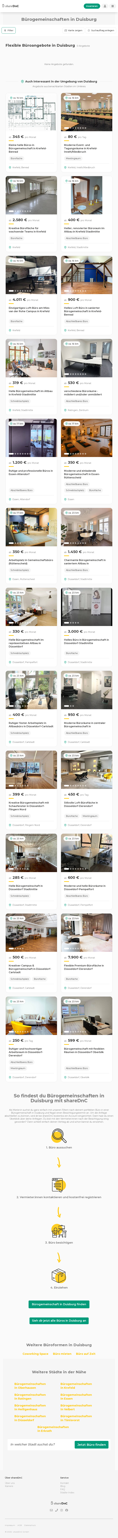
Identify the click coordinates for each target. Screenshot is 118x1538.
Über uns (10, 1483)
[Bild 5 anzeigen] (23, 128)
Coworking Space (35, 1354)
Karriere (9, 1486)
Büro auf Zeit (85, 1354)
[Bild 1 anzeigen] (11, 128)
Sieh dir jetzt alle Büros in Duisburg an (59, 1320)
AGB (20, 1525)
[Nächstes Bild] (53, 112)
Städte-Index (67, 1492)
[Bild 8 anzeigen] (30, 128)
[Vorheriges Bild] (9, 112)
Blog (62, 1486)
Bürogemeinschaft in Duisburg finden (59, 1304)
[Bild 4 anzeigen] (20, 128)
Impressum (10, 1525)
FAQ (62, 1489)
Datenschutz (30, 1525)
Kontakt (64, 1483)
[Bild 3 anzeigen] (18, 128)
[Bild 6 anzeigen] (25, 128)
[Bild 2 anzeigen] (15, 128)
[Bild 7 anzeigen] (27, 128)
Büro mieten (62, 1354)
